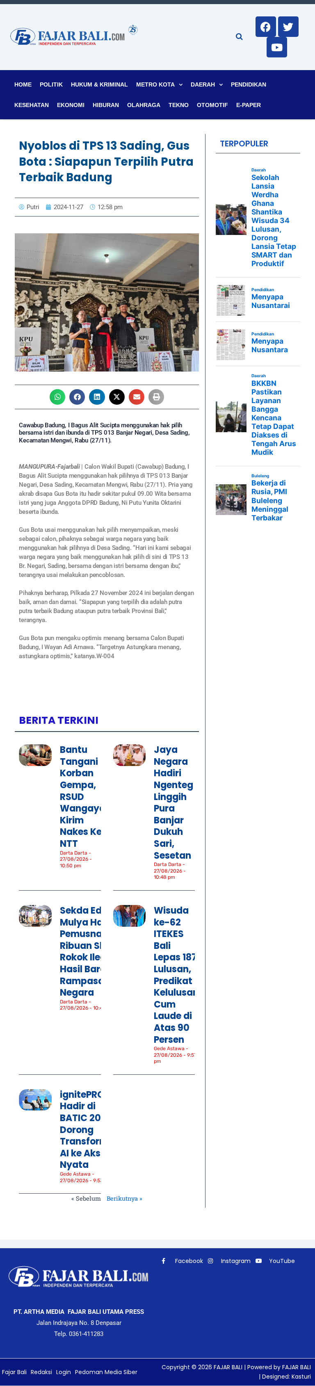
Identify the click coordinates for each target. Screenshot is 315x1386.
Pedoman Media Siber (106, 1372)
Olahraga (143, 105)
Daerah (203, 84)
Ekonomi (70, 105)
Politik (51, 84)
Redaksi (41, 1372)
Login (63, 1372)
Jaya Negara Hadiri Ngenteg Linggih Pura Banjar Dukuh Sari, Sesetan (173, 802)
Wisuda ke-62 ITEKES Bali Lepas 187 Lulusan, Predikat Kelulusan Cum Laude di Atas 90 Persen (176, 975)
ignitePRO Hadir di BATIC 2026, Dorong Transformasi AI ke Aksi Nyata (91, 1130)
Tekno (179, 105)
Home (23, 84)
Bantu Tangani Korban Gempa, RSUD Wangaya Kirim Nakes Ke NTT (82, 796)
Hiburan (106, 105)
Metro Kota (155, 84)
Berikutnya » (124, 1198)
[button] (57, 397)
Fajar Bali (14, 1372)
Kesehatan (31, 105)
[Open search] (239, 36)
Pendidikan (248, 84)
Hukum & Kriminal (99, 84)
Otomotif (212, 105)
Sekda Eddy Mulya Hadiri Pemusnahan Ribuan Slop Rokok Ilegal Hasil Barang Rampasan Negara (90, 951)
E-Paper (248, 105)
